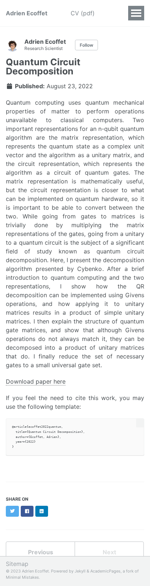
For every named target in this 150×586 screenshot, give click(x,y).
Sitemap (17, 563)
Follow (86, 45)
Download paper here (36, 381)
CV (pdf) (83, 13)
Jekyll (80, 571)
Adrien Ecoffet (26, 13)
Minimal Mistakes (22, 577)
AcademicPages (105, 571)
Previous (40, 552)
